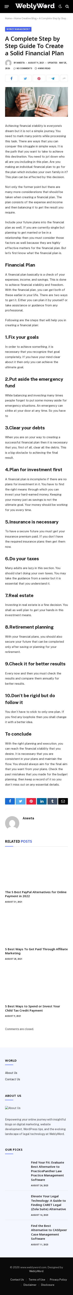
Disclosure (47, 1284)
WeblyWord (36, 1271)
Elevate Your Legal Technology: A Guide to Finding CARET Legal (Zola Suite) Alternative (48, 1202)
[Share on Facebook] (11, 78)
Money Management (18, 29)
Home (8, 18)
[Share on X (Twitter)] (25, 78)
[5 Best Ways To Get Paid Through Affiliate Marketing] (36, 926)
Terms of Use (37, 1279)
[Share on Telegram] (52, 78)
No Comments (24, 68)
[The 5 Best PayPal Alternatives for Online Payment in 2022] (36, 869)
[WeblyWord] (35, 6)
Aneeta (21, 63)
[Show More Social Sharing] (64, 78)
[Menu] (7, 6)
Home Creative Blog (25, 18)
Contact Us (12, 1079)
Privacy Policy (58, 1279)
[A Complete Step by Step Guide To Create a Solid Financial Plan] (36, 102)
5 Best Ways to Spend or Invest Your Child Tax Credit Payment (32, 1008)
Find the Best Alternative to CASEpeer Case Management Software (49, 1232)
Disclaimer (30, 1284)
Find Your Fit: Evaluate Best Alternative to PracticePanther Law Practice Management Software (47, 1171)
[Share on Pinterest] (39, 78)
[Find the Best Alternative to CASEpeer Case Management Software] (16, 1231)
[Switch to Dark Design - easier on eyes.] (60, 6)
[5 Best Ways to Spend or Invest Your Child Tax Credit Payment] (36, 983)
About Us (11, 1072)
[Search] (67, 6)
